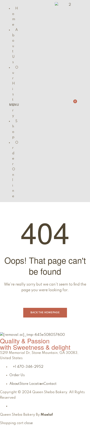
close (28, 423)
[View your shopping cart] (70, 103)
